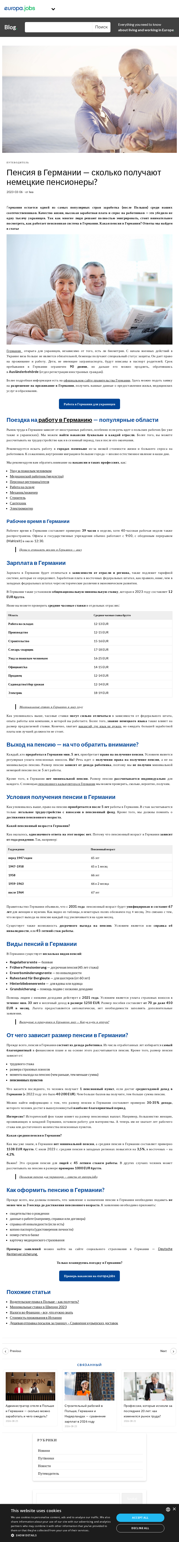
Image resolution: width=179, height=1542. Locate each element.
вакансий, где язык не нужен (100, 726)
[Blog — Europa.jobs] (19, 9)
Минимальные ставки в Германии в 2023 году (51, 707)
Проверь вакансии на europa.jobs (89, 1276)
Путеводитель (18, 162)
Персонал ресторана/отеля (29, 482)
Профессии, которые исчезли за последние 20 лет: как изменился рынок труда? (148, 1411)
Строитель (18, 497)
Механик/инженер (24, 492)
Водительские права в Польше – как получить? (44, 1301)
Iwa (31, 192)
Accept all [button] (140, 1518)
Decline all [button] (140, 1528)
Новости (44, 1466)
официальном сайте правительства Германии (97, 380)
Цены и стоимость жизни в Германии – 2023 (50, 550)
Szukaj (132, 1498)
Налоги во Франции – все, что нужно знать (41, 1312)
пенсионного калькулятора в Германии (66, 784)
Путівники (46, 1458)
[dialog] (89, 1523)
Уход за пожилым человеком (31, 471)
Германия (14, 351)
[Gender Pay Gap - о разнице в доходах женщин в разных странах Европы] (12, 1351)
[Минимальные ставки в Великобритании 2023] (167, 1351)
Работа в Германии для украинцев (89, 404)
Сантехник (18, 503)
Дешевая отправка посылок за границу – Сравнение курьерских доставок (64, 1323)
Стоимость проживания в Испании (36, 1317)
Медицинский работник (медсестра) (37, 476)
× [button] (174, 1509)
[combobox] (168, 1509)
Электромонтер (21, 508)
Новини (44, 1450)
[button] (61, 1535)
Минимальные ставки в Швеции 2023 (38, 1307)
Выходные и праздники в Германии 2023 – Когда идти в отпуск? (64, 1022)
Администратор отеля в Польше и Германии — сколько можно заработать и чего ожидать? (30, 1411)
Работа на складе (22, 487)
